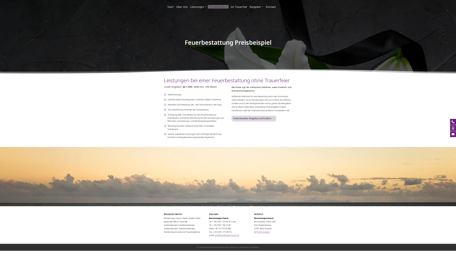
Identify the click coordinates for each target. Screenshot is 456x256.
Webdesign (255, 247)
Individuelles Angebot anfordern (252, 118)
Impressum (234, 247)
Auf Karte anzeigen (262, 232)
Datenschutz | (245, 247)
